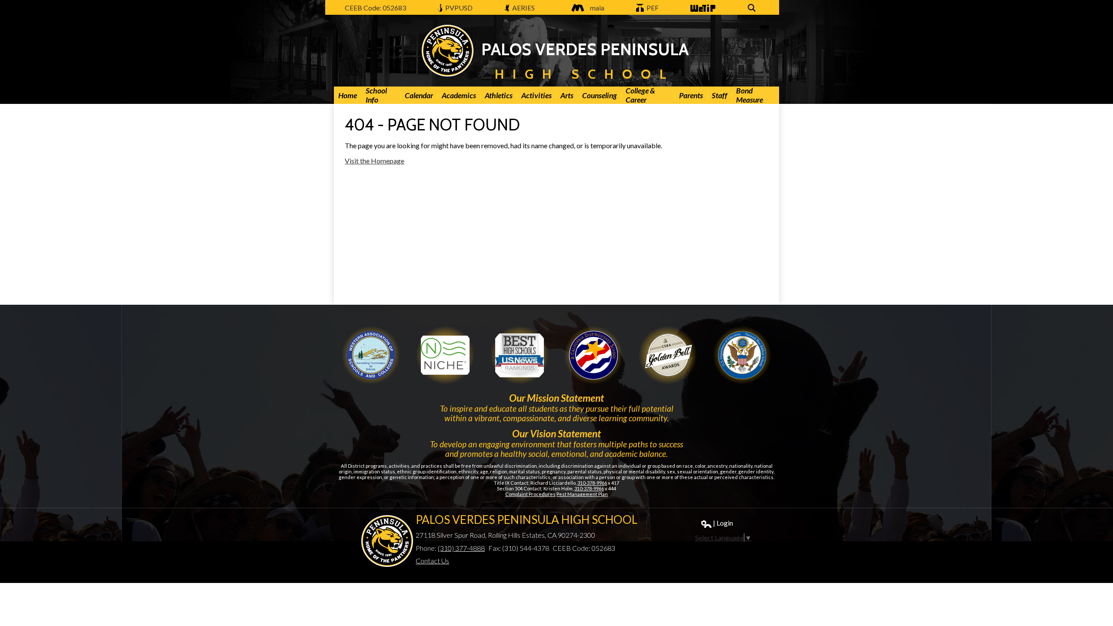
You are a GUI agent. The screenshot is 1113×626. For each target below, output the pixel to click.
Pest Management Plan (582, 494)
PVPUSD (458, 7)
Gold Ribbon (667, 355)
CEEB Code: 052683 (375, 7)
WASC (370, 355)
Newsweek (519, 355)
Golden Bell (593, 355)
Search (753, 12)
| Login (723, 523)
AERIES (523, 7)
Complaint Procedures (530, 494)
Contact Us (432, 560)
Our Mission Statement (556, 398)
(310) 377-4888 (461, 548)
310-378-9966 (592, 483)
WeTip (699, 12)
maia (597, 7)
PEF (652, 7)
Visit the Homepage (374, 160)
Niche (445, 355)
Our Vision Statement (556, 433)
